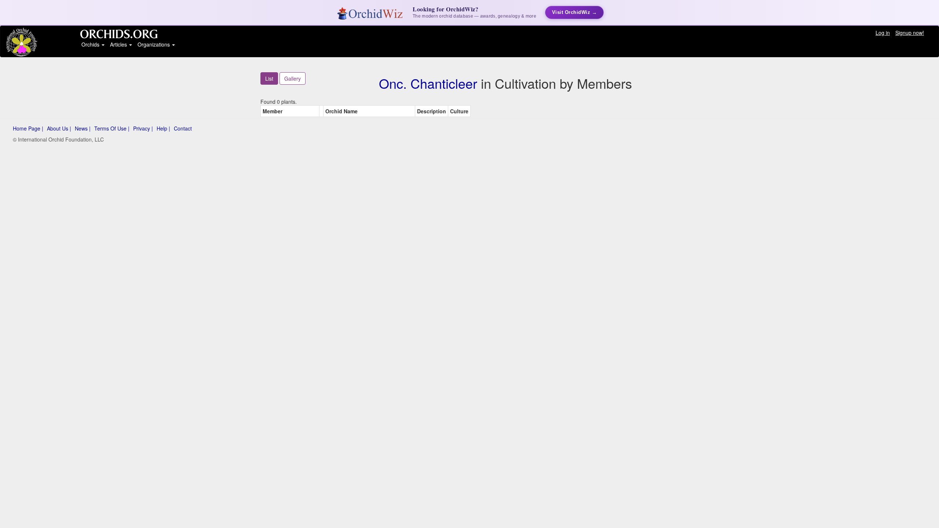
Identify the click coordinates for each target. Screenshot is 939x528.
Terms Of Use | (111, 128)
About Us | (59, 128)
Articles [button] (119, 44)
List (269, 78)
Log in (883, 32)
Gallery (292, 78)
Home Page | (28, 128)
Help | (163, 128)
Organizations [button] (154, 44)
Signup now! (909, 32)
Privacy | (143, 128)
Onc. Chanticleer (428, 83)
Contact (183, 128)
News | (83, 128)
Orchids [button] (91, 44)
